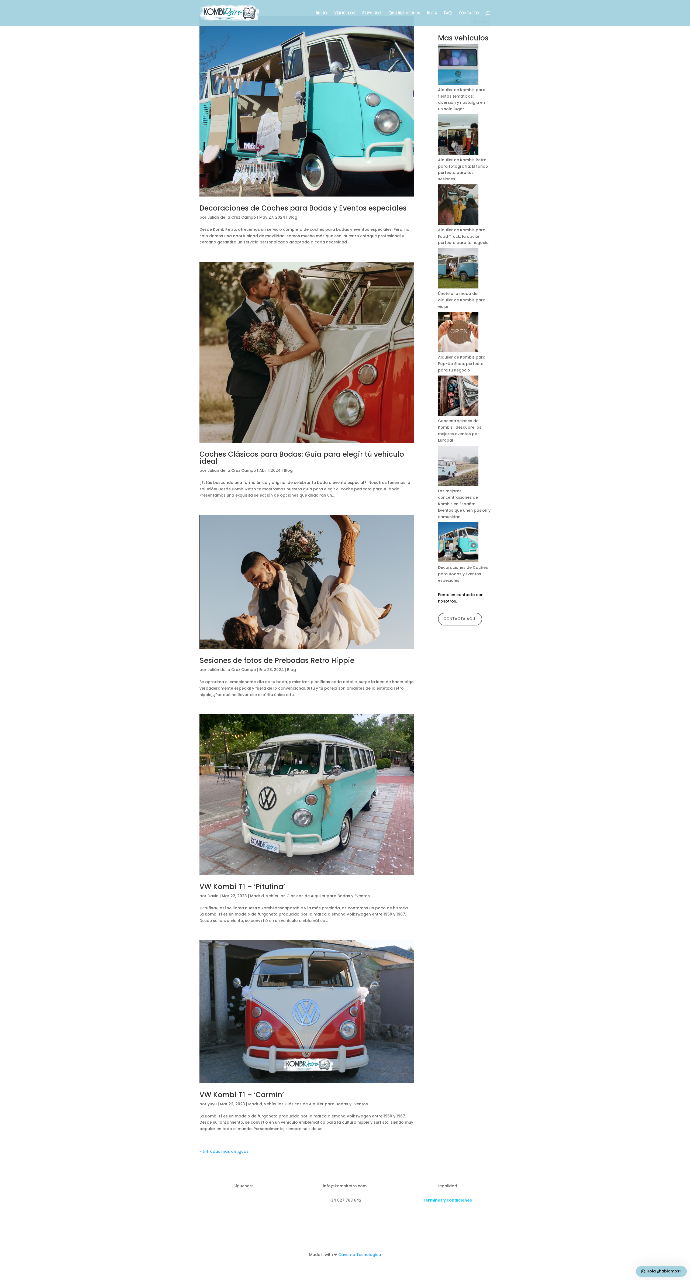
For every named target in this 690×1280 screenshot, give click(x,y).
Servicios (372, 13)
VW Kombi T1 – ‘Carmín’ (241, 1095)
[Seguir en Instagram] (253, 1201)
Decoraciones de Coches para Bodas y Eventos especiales (302, 208)
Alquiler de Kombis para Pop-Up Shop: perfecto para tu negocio (461, 364)
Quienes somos (404, 13)
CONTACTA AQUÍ (460, 618)
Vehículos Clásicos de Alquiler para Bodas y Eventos (318, 896)
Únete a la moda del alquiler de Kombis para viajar (461, 300)
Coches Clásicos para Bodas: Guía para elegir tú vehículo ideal (301, 457)
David (213, 896)
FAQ (448, 13)
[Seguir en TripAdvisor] (242, 1201)
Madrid (257, 896)
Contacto (469, 13)
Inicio (322, 13)
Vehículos (345, 13)
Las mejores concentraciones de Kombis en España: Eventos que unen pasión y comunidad (464, 503)
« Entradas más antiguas (224, 1151)
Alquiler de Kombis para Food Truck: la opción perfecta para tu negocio (463, 236)
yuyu (212, 1104)
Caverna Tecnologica (359, 1254)
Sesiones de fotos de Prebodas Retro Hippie (276, 660)
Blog (432, 13)
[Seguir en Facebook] (231, 1201)
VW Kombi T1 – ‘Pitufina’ (242, 887)
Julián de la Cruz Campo (232, 217)
